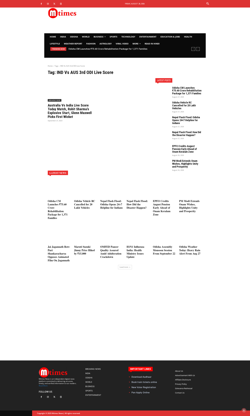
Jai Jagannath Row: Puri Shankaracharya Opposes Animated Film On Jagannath (59, 253)
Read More (43, 385)
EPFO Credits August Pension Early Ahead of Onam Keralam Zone (184, 149)
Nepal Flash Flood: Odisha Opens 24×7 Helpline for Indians (186, 120)
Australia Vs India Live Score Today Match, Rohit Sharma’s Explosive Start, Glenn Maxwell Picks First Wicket (70, 111)
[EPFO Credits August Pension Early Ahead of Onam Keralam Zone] (162, 150)
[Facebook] (41, 3)
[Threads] (60, 3)
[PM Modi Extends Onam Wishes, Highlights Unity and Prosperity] (162, 164)
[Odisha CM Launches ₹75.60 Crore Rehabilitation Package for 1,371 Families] (162, 91)
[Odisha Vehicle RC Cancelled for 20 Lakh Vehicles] (162, 106)
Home (50, 66)
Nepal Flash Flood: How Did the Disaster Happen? (186, 134)
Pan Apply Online (141, 392)
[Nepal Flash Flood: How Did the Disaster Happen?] (162, 136)
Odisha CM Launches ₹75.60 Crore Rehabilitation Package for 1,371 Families (187, 90)
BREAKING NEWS (54, 100)
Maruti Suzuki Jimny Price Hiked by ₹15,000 (84, 250)
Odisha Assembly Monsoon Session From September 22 (164, 250)
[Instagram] (47, 3)
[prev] (193, 49)
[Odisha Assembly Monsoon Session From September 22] (164, 234)
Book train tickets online (144, 382)
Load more (124, 267)
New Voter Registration (144, 387)
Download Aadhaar (141, 376)
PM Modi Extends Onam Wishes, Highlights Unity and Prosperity (185, 163)
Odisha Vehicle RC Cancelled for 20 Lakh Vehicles (94, 49)
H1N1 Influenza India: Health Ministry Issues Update (135, 252)
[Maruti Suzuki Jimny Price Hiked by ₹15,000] (85, 234)
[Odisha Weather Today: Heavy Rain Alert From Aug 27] (190, 234)
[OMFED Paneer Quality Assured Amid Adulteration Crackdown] (111, 234)
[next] (198, 49)
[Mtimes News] (71, 13)
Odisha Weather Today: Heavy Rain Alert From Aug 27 (189, 250)
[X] (54, 3)
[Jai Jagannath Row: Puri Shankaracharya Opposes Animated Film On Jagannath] (59, 234)
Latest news (57, 173)
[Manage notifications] (244, 410)
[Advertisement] (152, 20)
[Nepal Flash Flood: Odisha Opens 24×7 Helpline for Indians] (162, 121)
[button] (207, 3)
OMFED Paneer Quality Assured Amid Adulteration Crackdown (110, 252)
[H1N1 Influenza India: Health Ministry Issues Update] (138, 234)
